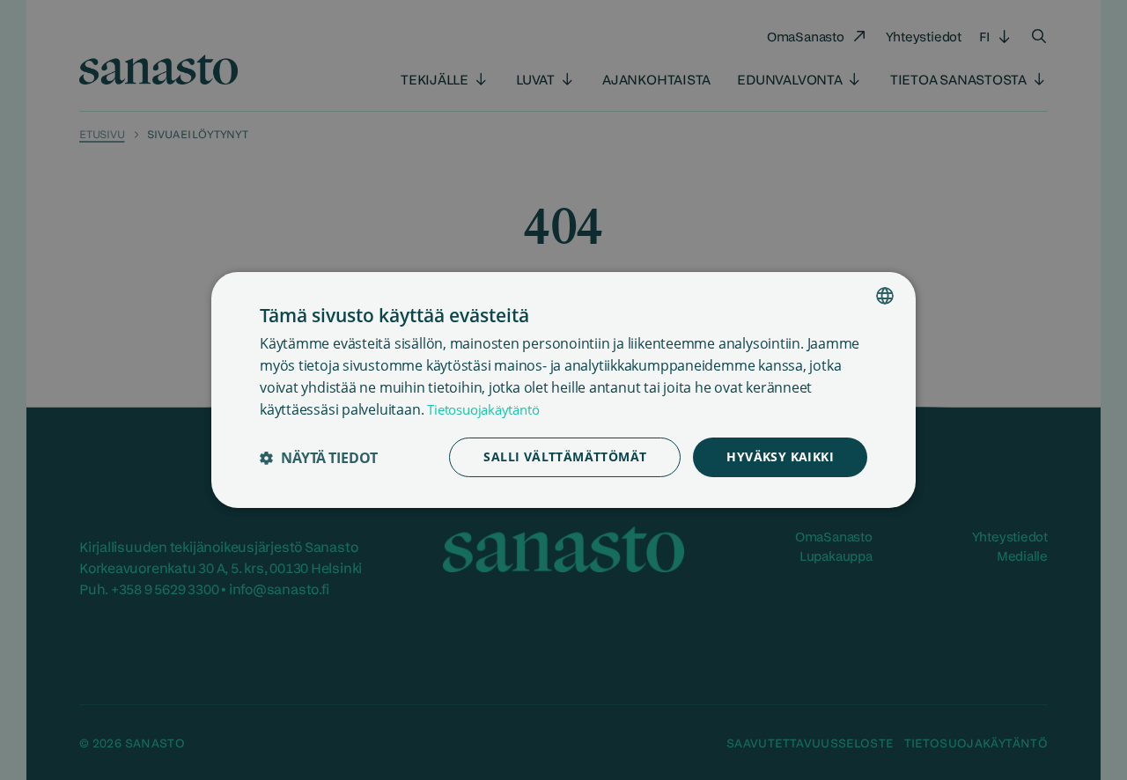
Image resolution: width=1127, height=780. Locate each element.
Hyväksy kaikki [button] (780, 456)
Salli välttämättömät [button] (564, 456)
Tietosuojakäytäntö (483, 409)
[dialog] (563, 390)
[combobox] (885, 296)
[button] (319, 457)
